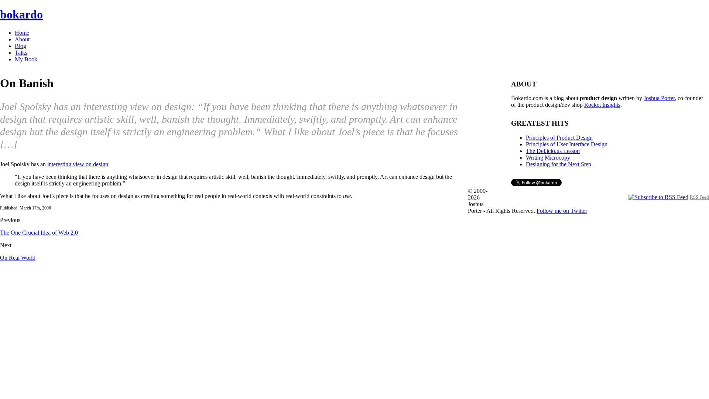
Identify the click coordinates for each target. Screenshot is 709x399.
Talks (21, 53)
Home (22, 33)
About (22, 39)
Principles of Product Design (559, 137)
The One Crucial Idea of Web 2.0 (39, 232)
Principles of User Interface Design (566, 144)
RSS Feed (699, 197)
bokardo (21, 14)
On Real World (17, 258)
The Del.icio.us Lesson (553, 151)
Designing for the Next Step (558, 164)
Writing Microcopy (548, 157)
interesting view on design (77, 164)
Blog (20, 46)
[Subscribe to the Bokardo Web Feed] (658, 197)
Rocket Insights (602, 105)
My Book (26, 59)
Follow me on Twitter (562, 211)
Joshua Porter (659, 98)
